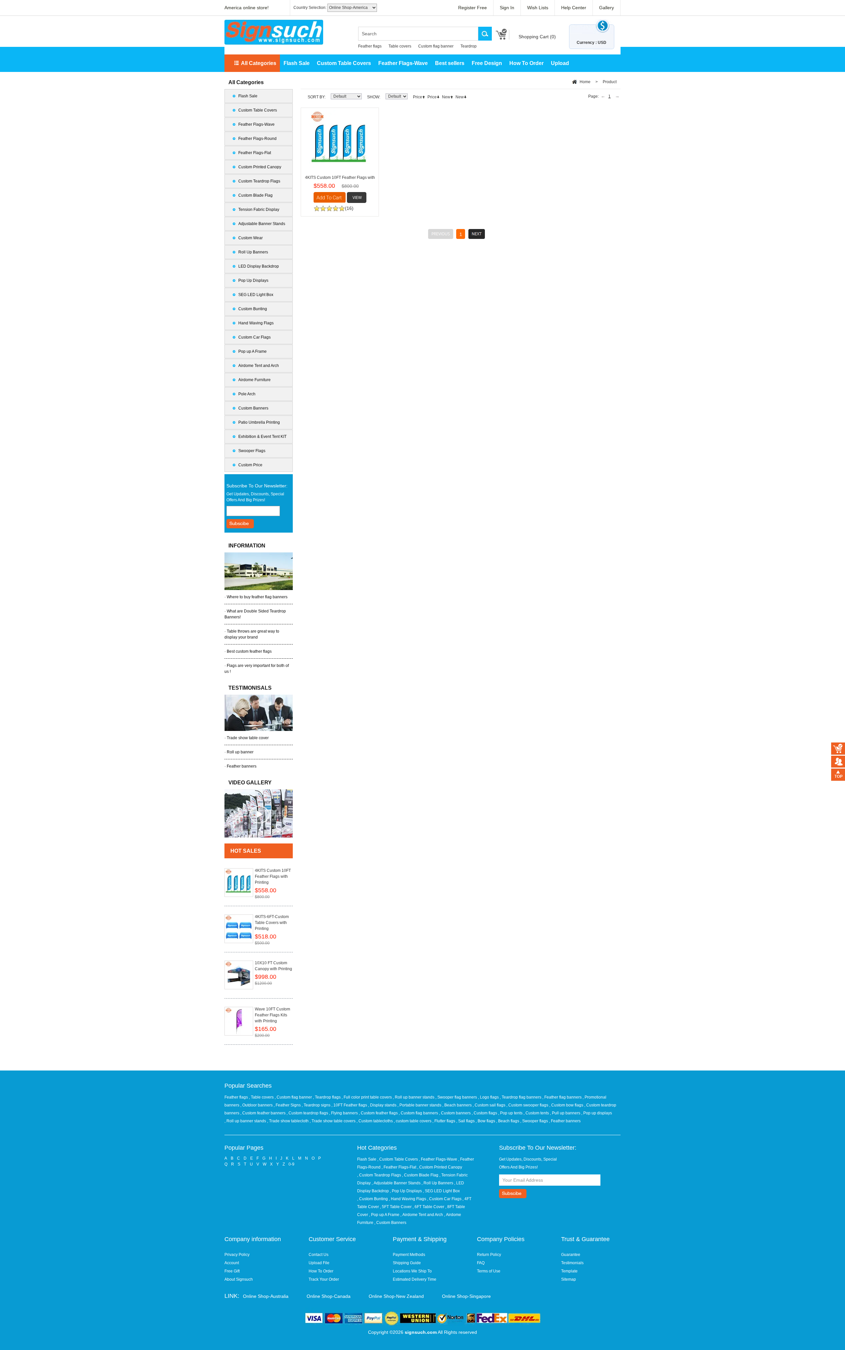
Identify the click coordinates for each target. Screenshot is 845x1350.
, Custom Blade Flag (420, 1175)
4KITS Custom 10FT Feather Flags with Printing (273, 876)
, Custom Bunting (372, 1199)
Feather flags (370, 46)
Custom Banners (253, 408)
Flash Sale (297, 63)
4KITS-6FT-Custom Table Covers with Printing (272, 922)
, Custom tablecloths (375, 1121)
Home (585, 82)
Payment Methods (409, 1254)
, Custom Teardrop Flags (379, 1175)
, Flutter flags (444, 1121)
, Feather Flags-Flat (399, 1167)
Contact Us (318, 1254)
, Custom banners (455, 1113)
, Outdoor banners (257, 1105)
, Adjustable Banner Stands (396, 1183)
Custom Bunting (252, 309)
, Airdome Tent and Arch (421, 1214)
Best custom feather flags (249, 651)
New (446, 97)
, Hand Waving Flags (407, 1199)
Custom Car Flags (254, 337)
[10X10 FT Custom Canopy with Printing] (238, 975)
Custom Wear (250, 238)
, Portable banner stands (419, 1105)
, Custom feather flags (379, 1113)
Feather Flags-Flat (254, 152)
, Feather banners (565, 1121)
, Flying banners (344, 1113)
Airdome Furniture (254, 380)
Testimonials (572, 1263)
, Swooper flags (534, 1121)
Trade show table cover (248, 738)
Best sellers (449, 63)
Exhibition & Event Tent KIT (262, 436)
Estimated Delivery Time (414, 1279)
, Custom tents (537, 1113)
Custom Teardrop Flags (259, 181)
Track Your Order (324, 1279)
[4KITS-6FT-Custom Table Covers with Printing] (238, 928)
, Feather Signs (288, 1105)
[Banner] (273, 32)
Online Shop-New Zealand (396, 1296)
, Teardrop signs (316, 1105)
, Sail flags (466, 1121)
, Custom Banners (390, 1222)
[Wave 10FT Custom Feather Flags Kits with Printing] (238, 1021)
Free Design (487, 63)
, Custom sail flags (489, 1105)
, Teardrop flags (327, 1097)
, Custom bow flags (566, 1105)
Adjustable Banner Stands (261, 223)
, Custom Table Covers (397, 1159)
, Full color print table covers (367, 1097)
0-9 (291, 1164)
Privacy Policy (237, 1254)
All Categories (258, 63)
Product (610, 82)
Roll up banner (240, 752)
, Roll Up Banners (437, 1183)
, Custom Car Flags (444, 1199)
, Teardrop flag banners (521, 1097)
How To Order (526, 63)
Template (569, 1271)
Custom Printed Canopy (259, 167)
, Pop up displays (596, 1113)
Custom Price (250, 465)
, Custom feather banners (263, 1113)
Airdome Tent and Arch (258, 365)
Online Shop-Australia (265, 1296)
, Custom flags (485, 1113)
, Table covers (262, 1097)
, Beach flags (508, 1121)
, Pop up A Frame (384, 1214)
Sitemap (568, 1279)
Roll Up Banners (253, 252)
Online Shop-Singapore (466, 1296)
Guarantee (570, 1254)
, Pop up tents (511, 1113)
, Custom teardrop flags (308, 1113)
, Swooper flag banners (456, 1097)
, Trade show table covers (333, 1121)
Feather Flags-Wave (403, 63)
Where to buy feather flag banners (257, 597)
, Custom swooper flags (527, 1105)
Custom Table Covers (344, 63)
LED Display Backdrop (258, 266)
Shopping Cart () (537, 36)
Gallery (606, 7)
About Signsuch (238, 1279)
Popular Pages (243, 1147)
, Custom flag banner (294, 1097)
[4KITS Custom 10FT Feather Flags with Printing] (238, 882)
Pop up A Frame (252, 351)
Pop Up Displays (253, 280)
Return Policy (489, 1254)
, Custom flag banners (419, 1113)
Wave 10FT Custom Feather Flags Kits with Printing (272, 1015)
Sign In (507, 7)
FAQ (481, 1263)
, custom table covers (413, 1121)
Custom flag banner (436, 46)
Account (231, 1263)
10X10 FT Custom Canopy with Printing (273, 966)
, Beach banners (457, 1105)
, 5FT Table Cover (396, 1206)
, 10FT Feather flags (349, 1105)
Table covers (400, 46)
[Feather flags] (258, 813)
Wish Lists (537, 7)
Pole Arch (246, 394)
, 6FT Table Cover (428, 1206)
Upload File (319, 1263)
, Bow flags (486, 1121)
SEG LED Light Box (255, 294)
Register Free (472, 7)
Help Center (573, 7)
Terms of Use (488, 1271)
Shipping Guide (407, 1263)
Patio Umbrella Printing (259, 422)
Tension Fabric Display (258, 209)
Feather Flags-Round (257, 138)
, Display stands (382, 1105)
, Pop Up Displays (406, 1191)
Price (417, 97)
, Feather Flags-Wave (438, 1159)
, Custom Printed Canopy (439, 1167)
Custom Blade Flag (255, 195)
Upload (560, 63)
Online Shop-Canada (329, 1296)
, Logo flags (489, 1097)
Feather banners (241, 766)
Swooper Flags (251, 450)
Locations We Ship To (412, 1271)
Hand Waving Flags (256, 323)
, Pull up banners (565, 1113)
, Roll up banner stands (414, 1097)
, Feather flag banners (562, 1097)
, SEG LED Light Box (441, 1191)
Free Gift (232, 1271)
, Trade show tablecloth (288, 1121)
